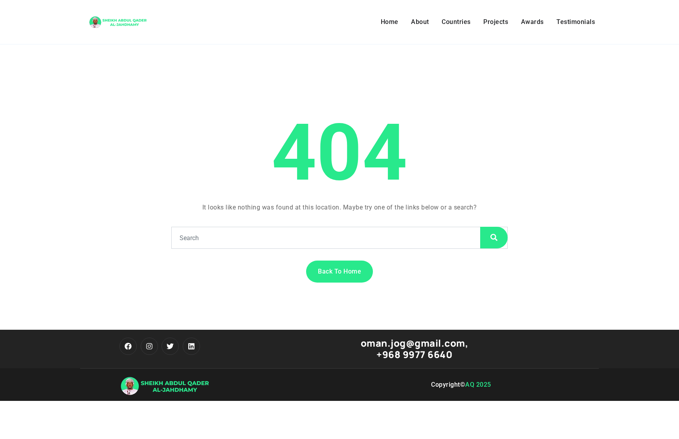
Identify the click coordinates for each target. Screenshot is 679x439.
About (420, 22)
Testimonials (575, 22)
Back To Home (339, 271)
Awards (532, 22)
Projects (495, 22)
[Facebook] (128, 346)
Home (389, 22)
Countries (456, 22)
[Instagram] (149, 346)
